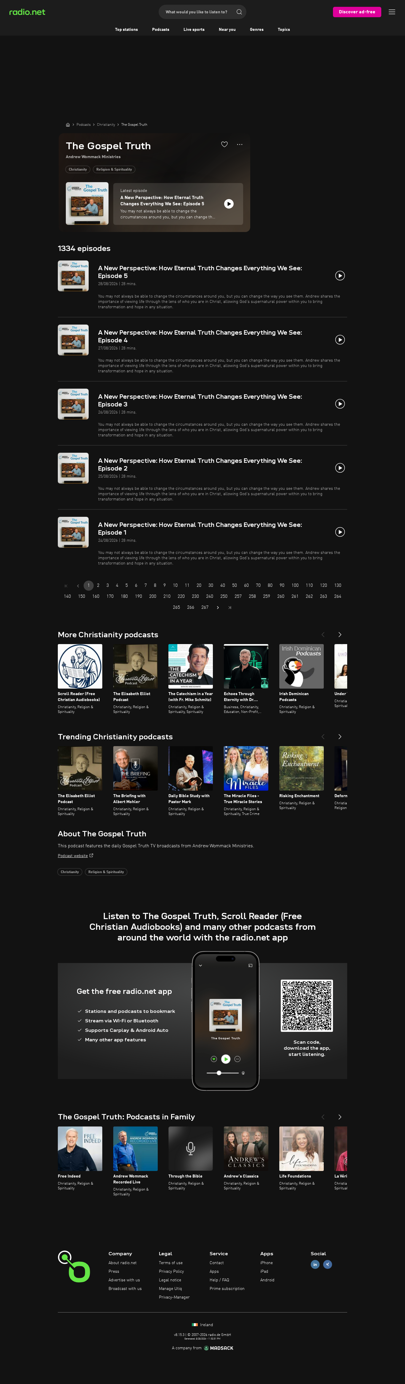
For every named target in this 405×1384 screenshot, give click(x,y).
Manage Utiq (170, 1289)
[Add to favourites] (224, 144)
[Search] (239, 11)
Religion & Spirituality (114, 169)
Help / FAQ (219, 1280)
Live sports (194, 30)
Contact (217, 1263)
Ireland (206, 1325)
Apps (214, 1271)
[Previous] (323, 632)
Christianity (78, 169)
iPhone (266, 1263)
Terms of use (171, 1263)
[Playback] (229, 204)
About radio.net (123, 1263)
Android (267, 1280)
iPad (264, 1271)
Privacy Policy (171, 1271)
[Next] (340, 632)
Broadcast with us (125, 1289)
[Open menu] (392, 11)
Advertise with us (124, 1280)
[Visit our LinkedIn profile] (315, 1264)
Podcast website (73, 856)
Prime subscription (227, 1289)
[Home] (68, 124)
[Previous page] (78, 586)
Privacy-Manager (174, 1297)
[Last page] (230, 607)
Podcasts (160, 30)
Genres (257, 30)
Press (114, 1271)
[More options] (239, 144)
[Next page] (218, 607)
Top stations (126, 30)
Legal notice (170, 1280)
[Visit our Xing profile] (327, 1264)
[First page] (66, 586)
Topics (284, 30)
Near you (227, 30)
